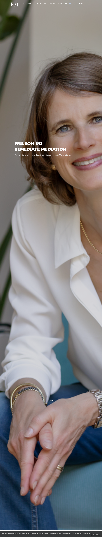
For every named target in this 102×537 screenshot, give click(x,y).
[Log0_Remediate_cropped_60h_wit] (14, 3)
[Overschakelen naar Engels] (70, 3)
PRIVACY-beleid (5, 535)
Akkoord (95, 534)
